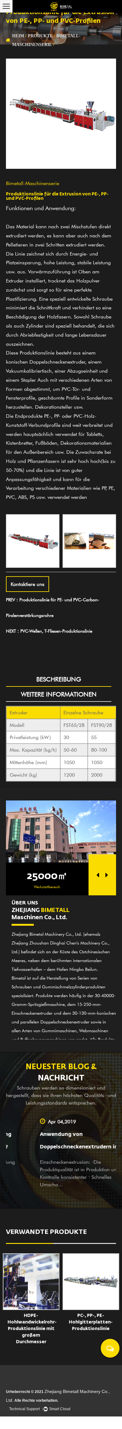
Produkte (40, 36)
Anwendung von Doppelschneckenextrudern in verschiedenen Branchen (57, 1147)
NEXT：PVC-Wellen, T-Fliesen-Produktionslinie (49, 631)
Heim (18, 36)
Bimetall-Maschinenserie (32, 183)
